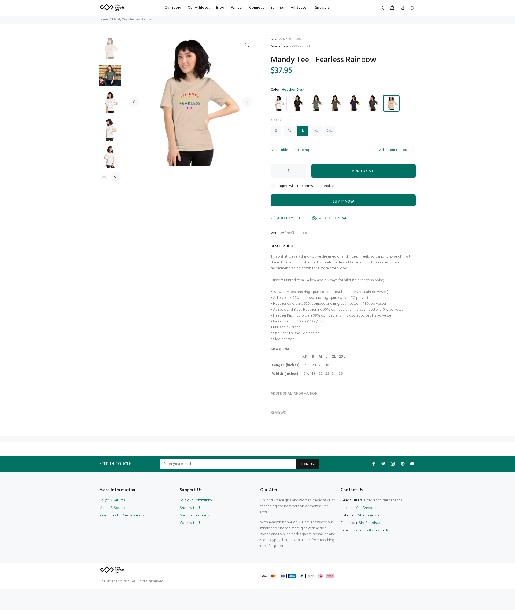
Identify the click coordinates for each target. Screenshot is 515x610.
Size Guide (279, 150)
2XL (330, 131)
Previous (134, 102)
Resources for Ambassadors (121, 515)
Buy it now (343, 202)
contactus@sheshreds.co (372, 530)
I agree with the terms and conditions (307, 186)
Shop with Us (190, 508)
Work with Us (190, 523)
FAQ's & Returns (112, 500)
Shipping (302, 150)
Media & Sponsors (114, 508)
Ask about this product (397, 150)
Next (247, 102)
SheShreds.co (296, 233)
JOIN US (307, 464)
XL (316, 131)
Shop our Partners (194, 515)
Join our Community (196, 500)
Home (103, 19)
